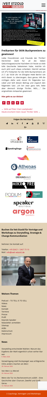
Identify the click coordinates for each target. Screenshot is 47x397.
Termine (5, 311)
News (4, 306)
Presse (4, 314)
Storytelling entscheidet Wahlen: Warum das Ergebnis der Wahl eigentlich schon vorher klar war (22, 352)
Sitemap (5, 325)
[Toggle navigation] (43, 5)
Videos (4, 303)
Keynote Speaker (9, 320)
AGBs (4, 328)
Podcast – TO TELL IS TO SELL (14, 300)
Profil (4, 317)
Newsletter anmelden (11, 322)
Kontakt (5, 309)
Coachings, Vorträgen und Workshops (24, 393)
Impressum (6, 333)
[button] (3, 102)
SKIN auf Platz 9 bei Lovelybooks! (17, 109)
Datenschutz (7, 331)
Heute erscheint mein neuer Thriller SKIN (21, 112)
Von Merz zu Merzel (10, 371)
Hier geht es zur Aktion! (13, 96)
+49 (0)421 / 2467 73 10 (19, 249)
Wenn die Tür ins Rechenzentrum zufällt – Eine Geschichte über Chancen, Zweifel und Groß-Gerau (22, 381)
